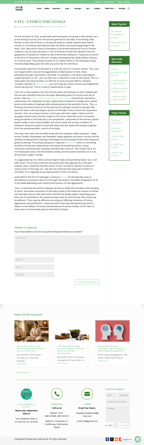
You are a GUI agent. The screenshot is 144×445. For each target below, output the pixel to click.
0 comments (60, 27)
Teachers (97, 2)
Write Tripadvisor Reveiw (26, 405)
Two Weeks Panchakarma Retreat (117, 34)
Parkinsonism (41, 84)
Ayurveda (56, 8)
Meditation (70, 142)
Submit (125, 425)
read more (22, 363)
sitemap (126, 2)
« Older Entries (21, 372)
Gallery (47, 8)
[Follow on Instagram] (121, 439)
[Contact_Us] (138, 439)
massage (77, 8)
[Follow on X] (112, 439)
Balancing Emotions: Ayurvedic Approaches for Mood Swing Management (111, 348)
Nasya (64, 177)
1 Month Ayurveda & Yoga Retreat (119, 72)
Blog (119, 2)
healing (97, 8)
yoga (67, 8)
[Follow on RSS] (116, 439)
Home (39, 8)
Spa (87, 8)
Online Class (109, 8)
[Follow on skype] (125, 439)
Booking (122, 8)
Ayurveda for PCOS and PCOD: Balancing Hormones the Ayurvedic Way (31, 348)
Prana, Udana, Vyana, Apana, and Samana (50, 98)
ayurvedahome (23, 27)
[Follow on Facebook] (107, 439)
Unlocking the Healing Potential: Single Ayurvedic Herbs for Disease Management (71, 350)
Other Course (108, 2)
